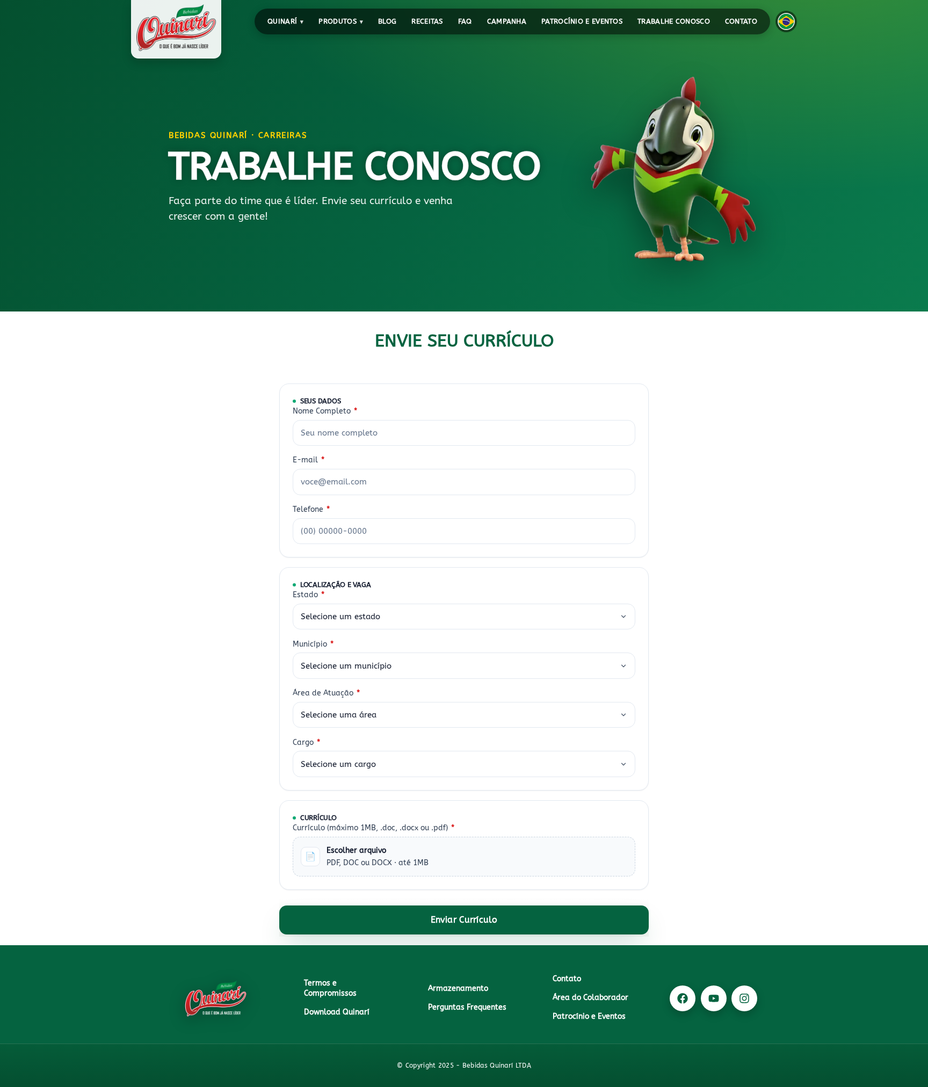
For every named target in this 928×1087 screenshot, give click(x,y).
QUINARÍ (282, 21)
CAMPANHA (506, 21)
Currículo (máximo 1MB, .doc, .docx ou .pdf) (373, 827)
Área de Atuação (326, 693)
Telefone (311, 509)
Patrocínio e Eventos (581, 21)
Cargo (306, 742)
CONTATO (741, 21)
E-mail (308, 460)
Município (313, 643)
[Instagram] (744, 998)
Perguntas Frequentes (467, 1007)
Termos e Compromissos (330, 988)
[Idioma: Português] (786, 21)
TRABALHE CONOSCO (673, 21)
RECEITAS (427, 21)
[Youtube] (714, 998)
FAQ (465, 21)
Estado (308, 594)
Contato (567, 978)
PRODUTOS (337, 21)
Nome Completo (325, 411)
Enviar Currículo (464, 920)
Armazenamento (458, 988)
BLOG (387, 21)
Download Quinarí (336, 1012)
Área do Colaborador (590, 997)
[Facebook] (682, 998)
